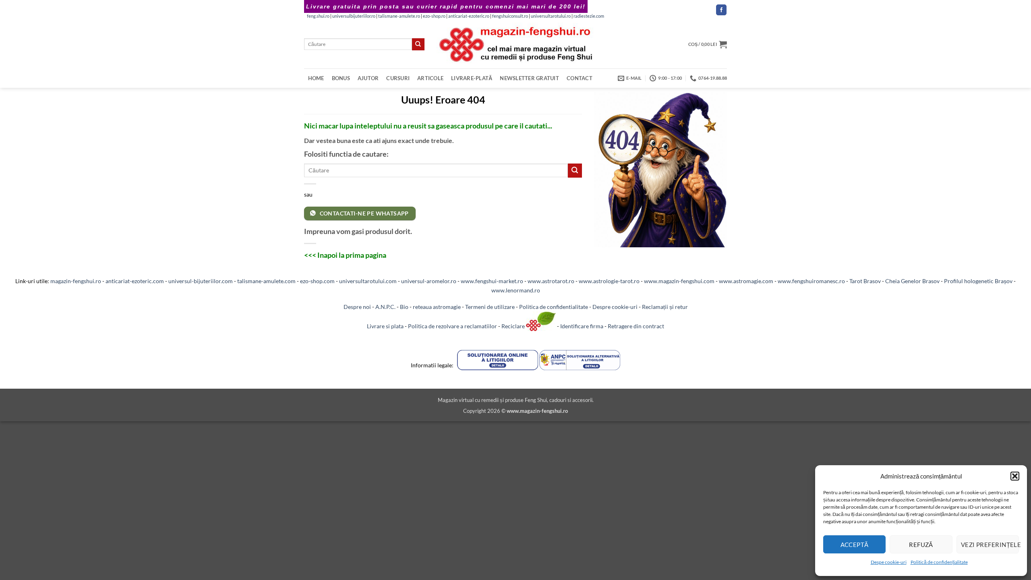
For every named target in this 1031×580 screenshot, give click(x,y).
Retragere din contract (636, 326)
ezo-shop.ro (434, 16)
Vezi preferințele (990, 544)
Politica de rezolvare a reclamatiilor (452, 326)
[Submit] (418, 44)
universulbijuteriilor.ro (353, 16)
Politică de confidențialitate (939, 562)
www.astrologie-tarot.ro (609, 281)
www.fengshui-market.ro (492, 281)
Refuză (921, 544)
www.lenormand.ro (515, 290)
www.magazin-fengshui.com (679, 281)
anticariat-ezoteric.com (135, 281)
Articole (430, 78)
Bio (404, 306)
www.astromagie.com (746, 281)
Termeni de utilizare (490, 306)
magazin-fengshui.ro (75, 281)
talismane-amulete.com (266, 281)
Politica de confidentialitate (553, 306)
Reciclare (513, 326)
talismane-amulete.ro (399, 16)
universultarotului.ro (551, 16)
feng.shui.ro (318, 16)
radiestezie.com (588, 16)
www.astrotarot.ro (551, 281)
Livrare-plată (471, 78)
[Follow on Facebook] (721, 9)
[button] (1015, 476)
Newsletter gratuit (529, 78)
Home (316, 78)
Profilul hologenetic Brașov (978, 281)
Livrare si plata (385, 326)
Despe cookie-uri (889, 562)
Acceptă (855, 544)
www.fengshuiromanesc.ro (811, 281)
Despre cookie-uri (615, 306)
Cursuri (398, 78)
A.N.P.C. (385, 306)
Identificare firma (581, 326)
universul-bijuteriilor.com (200, 281)
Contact (579, 78)
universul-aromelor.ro (428, 281)
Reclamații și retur (665, 306)
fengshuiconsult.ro (510, 16)
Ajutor (368, 78)
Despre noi (357, 306)
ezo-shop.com (317, 281)
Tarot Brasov (865, 281)
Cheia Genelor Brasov (912, 281)
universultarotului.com (368, 281)
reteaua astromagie (437, 306)
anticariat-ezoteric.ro (468, 16)
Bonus (341, 78)
